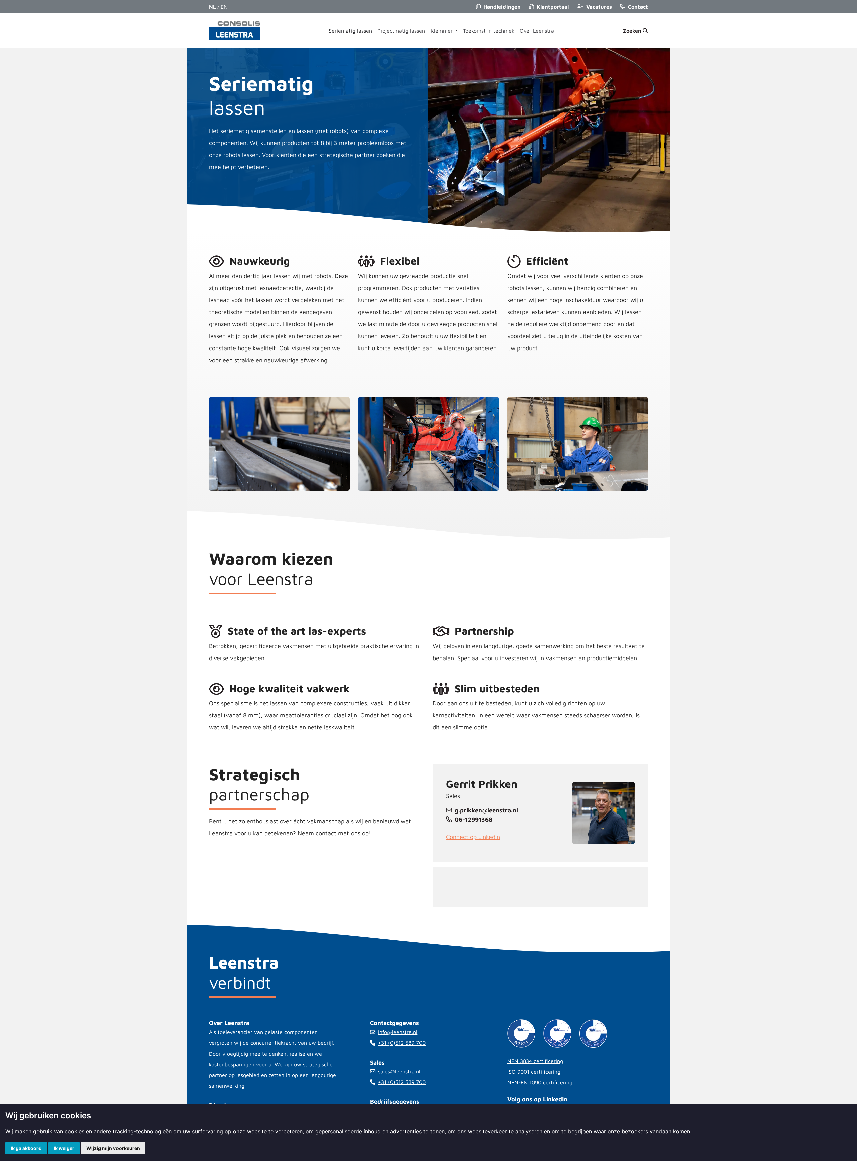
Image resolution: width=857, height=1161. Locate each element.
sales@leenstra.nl (399, 1071)
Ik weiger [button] (64, 1148)
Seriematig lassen (350, 31)
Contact (638, 7)
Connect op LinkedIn (473, 836)
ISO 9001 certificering (533, 1072)
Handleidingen (502, 7)
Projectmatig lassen (401, 31)
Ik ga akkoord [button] (26, 1148)
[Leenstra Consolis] (234, 30)
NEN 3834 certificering (535, 1061)
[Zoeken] (635, 31)
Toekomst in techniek (488, 31)
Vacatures (599, 7)
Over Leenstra (537, 31)
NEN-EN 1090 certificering (539, 1082)
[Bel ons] (450, 819)
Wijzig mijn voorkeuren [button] (113, 1148)
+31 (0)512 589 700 (402, 1043)
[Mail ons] (450, 810)
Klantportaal (553, 7)
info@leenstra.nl (397, 1032)
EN (224, 7)
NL (212, 7)
